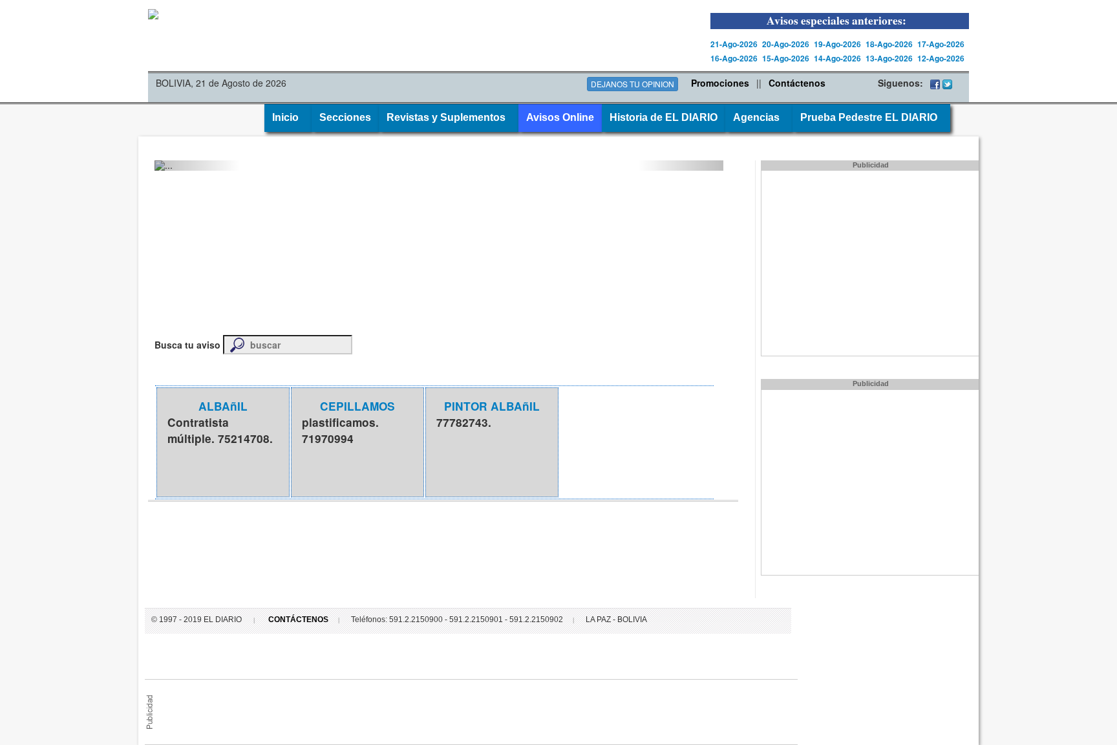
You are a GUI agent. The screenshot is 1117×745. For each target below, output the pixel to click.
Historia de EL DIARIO (664, 117)
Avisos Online (560, 117)
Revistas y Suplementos (449, 117)
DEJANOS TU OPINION (632, 83)
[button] (197, 165)
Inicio (288, 117)
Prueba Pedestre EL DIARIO (871, 117)
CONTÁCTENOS (298, 619)
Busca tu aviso (187, 344)
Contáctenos (797, 82)
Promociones (720, 82)
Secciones (345, 117)
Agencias (759, 117)
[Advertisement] (474, 709)
